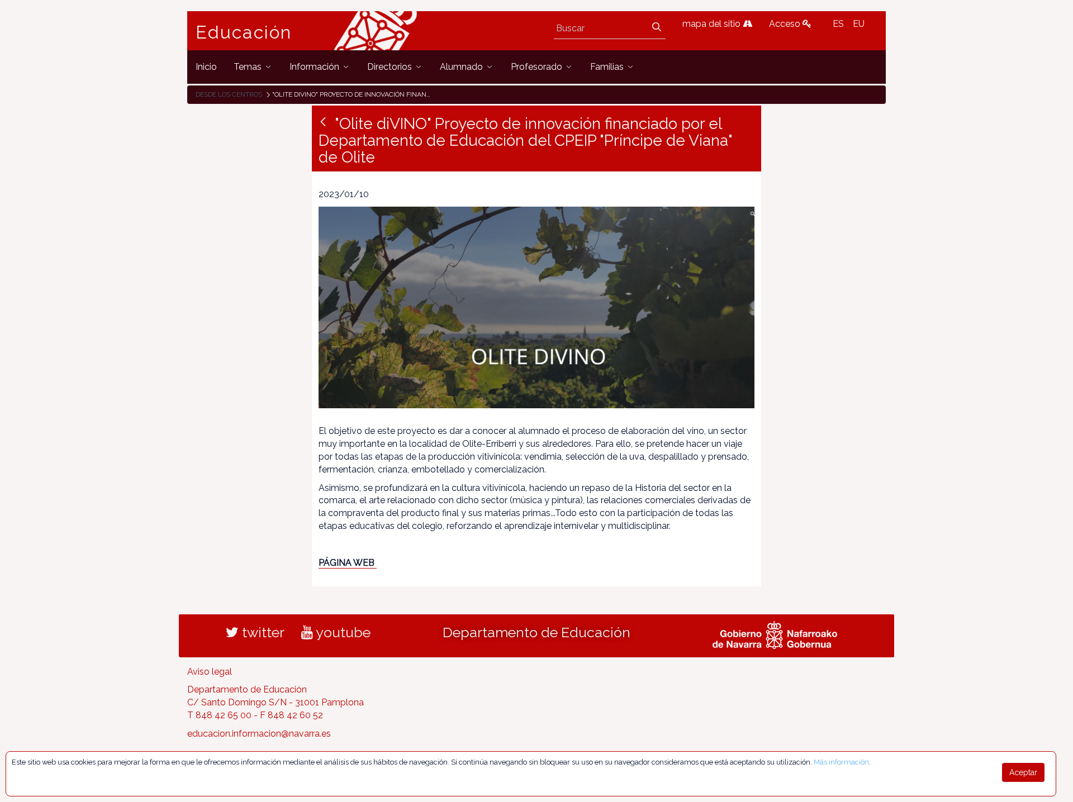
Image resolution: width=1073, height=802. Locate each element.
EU (859, 23)
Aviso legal (209, 671)
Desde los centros (229, 94)
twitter (261, 632)
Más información (841, 762)
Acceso (786, 23)
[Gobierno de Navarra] (775, 633)
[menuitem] (206, 66)
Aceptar (1023, 772)
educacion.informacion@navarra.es (259, 733)
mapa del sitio (712, 23)
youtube (342, 632)
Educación (244, 32)
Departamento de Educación (536, 632)
